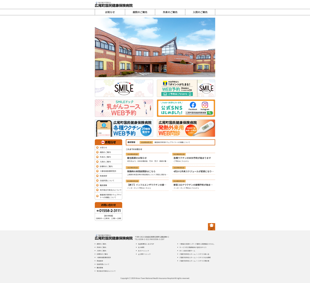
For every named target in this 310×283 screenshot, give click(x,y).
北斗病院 (141, 247)
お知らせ (110, 12)
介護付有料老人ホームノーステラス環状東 (194, 261)
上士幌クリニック (144, 254)
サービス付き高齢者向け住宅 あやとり (193, 247)
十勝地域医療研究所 (108, 171)
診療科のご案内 (106, 166)
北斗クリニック (143, 250)
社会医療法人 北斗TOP (146, 244)
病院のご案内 (140, 12)
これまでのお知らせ (134, 149)
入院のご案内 (200, 12)
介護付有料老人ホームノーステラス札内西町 (195, 257)
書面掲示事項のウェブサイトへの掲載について (172, 142)
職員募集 (103, 185)
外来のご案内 (170, 12)
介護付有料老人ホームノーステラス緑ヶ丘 (194, 254)
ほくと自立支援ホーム (187, 250)
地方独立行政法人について (111, 190)
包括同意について (107, 180)
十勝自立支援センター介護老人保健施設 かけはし (196, 244)
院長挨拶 (103, 175)
